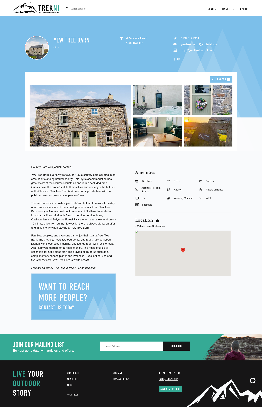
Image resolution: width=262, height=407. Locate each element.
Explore (244, 9)
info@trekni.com (168, 379)
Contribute (73, 373)
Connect (226, 9)
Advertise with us (170, 389)
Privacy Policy (121, 379)
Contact (117, 373)
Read (211, 9)
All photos (219, 79)
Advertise (72, 379)
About (70, 385)
